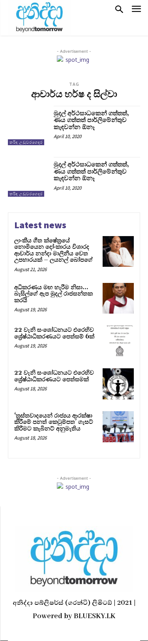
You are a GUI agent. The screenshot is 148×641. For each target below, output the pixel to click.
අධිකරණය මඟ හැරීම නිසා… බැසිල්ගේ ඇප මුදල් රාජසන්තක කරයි (53, 294)
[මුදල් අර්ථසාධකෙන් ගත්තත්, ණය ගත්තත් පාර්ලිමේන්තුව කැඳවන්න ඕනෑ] (28, 126)
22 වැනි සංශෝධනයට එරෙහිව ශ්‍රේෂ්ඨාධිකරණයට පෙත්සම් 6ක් (54, 333)
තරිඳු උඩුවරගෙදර (26, 142)
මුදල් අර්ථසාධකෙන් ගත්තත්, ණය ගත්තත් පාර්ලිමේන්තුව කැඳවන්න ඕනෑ (91, 120)
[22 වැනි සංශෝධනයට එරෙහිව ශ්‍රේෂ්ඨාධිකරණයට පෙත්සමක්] (118, 383)
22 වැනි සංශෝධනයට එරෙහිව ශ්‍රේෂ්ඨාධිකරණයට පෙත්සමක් (54, 376)
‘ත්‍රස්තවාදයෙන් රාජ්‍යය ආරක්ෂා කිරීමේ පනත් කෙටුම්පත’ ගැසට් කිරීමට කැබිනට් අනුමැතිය (53, 422)
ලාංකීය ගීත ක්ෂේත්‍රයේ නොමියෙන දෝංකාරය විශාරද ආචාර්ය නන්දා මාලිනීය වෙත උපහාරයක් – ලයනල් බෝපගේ (53, 250)
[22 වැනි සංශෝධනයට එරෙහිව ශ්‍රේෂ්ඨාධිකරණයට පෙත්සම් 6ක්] (118, 341)
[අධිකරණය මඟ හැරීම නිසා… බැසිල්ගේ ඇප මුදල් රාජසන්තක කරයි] (118, 298)
